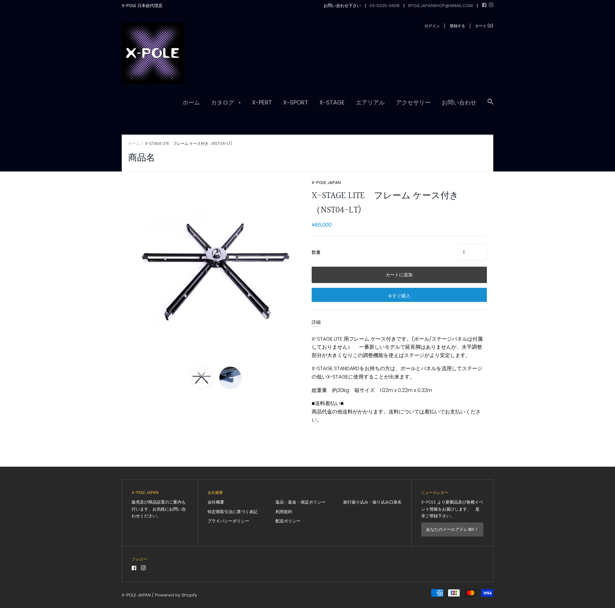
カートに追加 (399, 274)
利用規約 (283, 512)
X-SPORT (295, 102)
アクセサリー (413, 102)
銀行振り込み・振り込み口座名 (372, 502)
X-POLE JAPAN (326, 182)
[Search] (490, 104)
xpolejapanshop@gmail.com (440, 6)
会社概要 (216, 502)
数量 (316, 252)
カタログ (223, 102)
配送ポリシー (287, 521)
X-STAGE (332, 102)
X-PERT (262, 102)
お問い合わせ (459, 102)
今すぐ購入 (399, 296)
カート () (484, 26)
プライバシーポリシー (228, 521)
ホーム (191, 102)
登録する (457, 26)
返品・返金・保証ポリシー (300, 502)
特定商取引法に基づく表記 (233, 512)
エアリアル (370, 102)
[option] (216, 267)
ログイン (432, 26)
